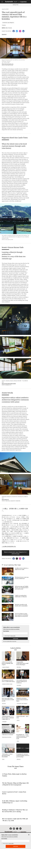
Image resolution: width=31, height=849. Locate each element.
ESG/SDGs (19, 667)
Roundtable (19, 685)
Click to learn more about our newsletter (11, 629)
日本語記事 (4, 721)
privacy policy (13, 635)
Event (3, 759)
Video (18, 741)
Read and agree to (10, 635)
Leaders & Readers (5, 667)
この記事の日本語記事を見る (9, 546)
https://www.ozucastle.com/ (7, 64)
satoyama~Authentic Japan (7, 684)
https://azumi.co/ (5, 499)
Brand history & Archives (6, 737)
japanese (4, 34)
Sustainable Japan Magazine (8, 22)
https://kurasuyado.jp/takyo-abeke (9, 383)
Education (18, 759)
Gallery (18, 720)
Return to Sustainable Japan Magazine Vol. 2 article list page (15, 552)
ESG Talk (4, 703)
